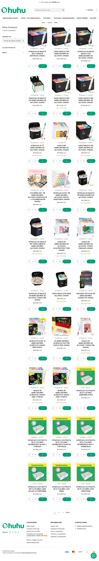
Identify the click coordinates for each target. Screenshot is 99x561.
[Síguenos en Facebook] (13, 532)
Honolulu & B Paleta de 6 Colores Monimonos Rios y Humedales (85, 443)
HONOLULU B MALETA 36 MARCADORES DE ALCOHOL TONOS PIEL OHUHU (37, 296)
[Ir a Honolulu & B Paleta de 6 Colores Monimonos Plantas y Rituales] (61, 425)
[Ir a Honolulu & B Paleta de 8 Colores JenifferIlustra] (85, 376)
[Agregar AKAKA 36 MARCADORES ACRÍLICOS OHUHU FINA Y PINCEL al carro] (42, 408)
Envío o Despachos (57, 531)
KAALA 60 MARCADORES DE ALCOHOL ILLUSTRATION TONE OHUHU (61, 246)
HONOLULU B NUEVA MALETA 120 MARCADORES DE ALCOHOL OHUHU (86, 54)
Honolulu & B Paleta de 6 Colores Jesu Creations (85, 489)
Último (68, 512)
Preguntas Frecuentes (58, 529)
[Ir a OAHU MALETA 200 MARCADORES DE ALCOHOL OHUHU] (61, 83)
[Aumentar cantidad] (35, 66)
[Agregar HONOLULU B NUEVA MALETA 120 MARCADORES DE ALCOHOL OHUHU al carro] (91, 66)
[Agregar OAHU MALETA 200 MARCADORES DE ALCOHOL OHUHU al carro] (67, 113)
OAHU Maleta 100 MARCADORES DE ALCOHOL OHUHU (85, 147)
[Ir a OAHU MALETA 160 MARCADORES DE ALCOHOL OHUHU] (85, 83)
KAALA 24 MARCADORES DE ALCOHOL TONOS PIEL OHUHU (86, 344)
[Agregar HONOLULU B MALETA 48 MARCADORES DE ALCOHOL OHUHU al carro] (91, 210)
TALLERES (93, 18)
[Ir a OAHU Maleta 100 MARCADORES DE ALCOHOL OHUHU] (85, 131)
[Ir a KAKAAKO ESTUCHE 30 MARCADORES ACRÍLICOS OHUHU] (85, 279)
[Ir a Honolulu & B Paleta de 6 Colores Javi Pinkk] (61, 472)
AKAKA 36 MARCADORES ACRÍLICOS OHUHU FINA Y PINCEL (37, 393)
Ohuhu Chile (54, 526)
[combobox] (49, 10)
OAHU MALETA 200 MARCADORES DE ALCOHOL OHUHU (61, 100)
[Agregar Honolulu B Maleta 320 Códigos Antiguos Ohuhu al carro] (42, 66)
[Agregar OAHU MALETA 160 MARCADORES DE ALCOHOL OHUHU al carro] (91, 113)
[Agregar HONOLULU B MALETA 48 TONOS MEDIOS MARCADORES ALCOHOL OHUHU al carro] (42, 261)
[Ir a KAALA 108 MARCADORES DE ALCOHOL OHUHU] (61, 131)
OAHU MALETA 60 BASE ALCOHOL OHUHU (61, 294)
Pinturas (46, 18)
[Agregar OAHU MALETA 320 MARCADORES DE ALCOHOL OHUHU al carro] (67, 66)
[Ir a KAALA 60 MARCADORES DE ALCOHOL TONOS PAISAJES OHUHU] (85, 227)
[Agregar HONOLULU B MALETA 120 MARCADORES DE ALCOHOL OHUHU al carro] (42, 113)
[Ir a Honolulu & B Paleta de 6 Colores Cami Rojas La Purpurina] (37, 472)
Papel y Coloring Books (30, 18)
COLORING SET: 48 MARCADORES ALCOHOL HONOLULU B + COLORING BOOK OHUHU (37, 197)
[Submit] (63, 10)
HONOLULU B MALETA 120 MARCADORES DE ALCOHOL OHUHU (37, 100)
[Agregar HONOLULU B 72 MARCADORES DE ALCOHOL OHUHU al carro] (42, 161)
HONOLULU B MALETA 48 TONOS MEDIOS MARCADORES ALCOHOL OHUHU (37, 245)
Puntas (50, 22)
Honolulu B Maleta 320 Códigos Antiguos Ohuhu (37, 53)
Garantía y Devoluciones (58, 536)
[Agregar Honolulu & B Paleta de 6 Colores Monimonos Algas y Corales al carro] (42, 455)
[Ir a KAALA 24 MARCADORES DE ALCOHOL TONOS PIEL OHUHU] (85, 326)
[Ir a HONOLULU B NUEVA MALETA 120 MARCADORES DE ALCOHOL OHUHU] (85, 37)
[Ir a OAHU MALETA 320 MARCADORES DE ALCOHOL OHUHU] (61, 37)
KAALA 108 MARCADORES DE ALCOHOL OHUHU (61, 147)
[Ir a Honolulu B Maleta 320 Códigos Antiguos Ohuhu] (37, 37)
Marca (4, 52)
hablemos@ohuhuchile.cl (84, 526)
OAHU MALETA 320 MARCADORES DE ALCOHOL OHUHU (61, 53)
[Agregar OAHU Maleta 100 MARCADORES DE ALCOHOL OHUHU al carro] (91, 161)
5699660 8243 (81, 529)
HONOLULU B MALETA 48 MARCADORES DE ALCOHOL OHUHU (85, 195)
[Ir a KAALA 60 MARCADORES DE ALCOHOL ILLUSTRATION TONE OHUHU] (61, 227)
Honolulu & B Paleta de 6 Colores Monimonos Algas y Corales (37, 443)
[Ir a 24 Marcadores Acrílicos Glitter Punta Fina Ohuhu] (61, 326)
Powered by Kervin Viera (29, 553)
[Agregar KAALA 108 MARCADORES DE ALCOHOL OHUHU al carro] (67, 161)
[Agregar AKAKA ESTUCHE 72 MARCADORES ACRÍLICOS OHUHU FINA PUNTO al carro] (42, 358)
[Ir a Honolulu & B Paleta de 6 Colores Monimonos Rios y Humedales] (85, 425)
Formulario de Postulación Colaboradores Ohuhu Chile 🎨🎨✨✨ (36, 535)
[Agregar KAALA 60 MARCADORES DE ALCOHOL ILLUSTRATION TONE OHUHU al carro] (67, 261)
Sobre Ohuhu (30, 526)
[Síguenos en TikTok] (18, 532)
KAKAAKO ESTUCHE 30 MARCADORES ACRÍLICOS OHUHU (85, 295)
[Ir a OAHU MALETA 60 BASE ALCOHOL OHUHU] (61, 279)
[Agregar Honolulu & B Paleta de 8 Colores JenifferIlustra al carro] (91, 408)
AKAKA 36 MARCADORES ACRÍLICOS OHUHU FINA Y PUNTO (61, 393)
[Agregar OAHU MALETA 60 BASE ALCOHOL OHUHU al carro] (67, 309)
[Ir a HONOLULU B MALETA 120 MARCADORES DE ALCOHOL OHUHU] (37, 83)
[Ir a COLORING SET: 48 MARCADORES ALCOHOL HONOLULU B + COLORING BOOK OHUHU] (37, 178)
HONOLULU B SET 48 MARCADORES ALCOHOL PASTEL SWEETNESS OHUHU (61, 196)
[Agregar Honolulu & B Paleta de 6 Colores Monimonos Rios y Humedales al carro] (91, 455)
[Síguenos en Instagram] (10, 532)
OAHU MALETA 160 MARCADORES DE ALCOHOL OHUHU (85, 100)
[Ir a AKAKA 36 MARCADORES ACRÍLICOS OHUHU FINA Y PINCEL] (37, 376)
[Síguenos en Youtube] (15, 532)
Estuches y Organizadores (64, 18)
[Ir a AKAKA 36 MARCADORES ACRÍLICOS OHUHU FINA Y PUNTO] (61, 376)
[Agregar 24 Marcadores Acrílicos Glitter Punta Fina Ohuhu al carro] (67, 358)
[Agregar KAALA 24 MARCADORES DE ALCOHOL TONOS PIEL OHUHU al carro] (91, 358)
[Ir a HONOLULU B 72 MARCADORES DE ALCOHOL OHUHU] (37, 131)
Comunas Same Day (32, 529)
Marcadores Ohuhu (10, 18)
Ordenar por (6, 36)
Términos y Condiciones (58, 534)
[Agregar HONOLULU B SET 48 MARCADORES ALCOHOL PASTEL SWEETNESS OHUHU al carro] (67, 210)
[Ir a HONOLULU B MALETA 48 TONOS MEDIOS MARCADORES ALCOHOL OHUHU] (37, 227)
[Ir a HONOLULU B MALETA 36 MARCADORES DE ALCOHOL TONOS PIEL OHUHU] (37, 279)
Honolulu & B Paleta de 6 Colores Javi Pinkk (61, 489)
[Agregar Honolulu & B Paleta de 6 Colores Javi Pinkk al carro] (67, 499)
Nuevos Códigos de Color (34, 540)
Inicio (43, 22)
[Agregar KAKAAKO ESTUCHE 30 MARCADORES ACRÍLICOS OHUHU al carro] (91, 309)
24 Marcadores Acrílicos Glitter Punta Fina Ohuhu (61, 343)
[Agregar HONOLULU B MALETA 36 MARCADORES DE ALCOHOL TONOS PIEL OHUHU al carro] (42, 309)
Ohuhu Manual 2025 (32, 542)
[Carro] (97, 10)
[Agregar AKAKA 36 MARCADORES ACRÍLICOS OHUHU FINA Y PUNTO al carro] (67, 408)
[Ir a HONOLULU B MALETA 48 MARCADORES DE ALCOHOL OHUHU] (85, 178)
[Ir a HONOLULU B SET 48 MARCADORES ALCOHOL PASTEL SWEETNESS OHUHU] (61, 178)
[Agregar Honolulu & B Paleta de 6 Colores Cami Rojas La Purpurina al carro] (42, 499)
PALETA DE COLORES (33, 531)
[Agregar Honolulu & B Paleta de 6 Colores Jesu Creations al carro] (91, 499)
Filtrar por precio (8, 48)
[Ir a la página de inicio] (13, 10)
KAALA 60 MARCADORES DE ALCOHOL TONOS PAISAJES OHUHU (86, 245)
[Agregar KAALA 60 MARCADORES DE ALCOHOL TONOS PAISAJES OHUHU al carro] (91, 261)
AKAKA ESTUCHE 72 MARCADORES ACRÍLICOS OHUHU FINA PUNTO (37, 344)
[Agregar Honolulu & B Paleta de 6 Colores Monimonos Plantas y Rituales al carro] (67, 455)
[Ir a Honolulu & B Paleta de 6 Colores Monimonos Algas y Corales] (37, 425)
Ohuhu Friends (82, 18)
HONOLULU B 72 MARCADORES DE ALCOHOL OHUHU (37, 147)
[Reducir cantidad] (29, 66)
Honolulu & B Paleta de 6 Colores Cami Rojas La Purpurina (37, 489)
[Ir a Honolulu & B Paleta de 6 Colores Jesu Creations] (85, 472)
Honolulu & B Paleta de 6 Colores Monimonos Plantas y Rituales (61, 443)
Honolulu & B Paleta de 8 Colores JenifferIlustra (85, 392)
